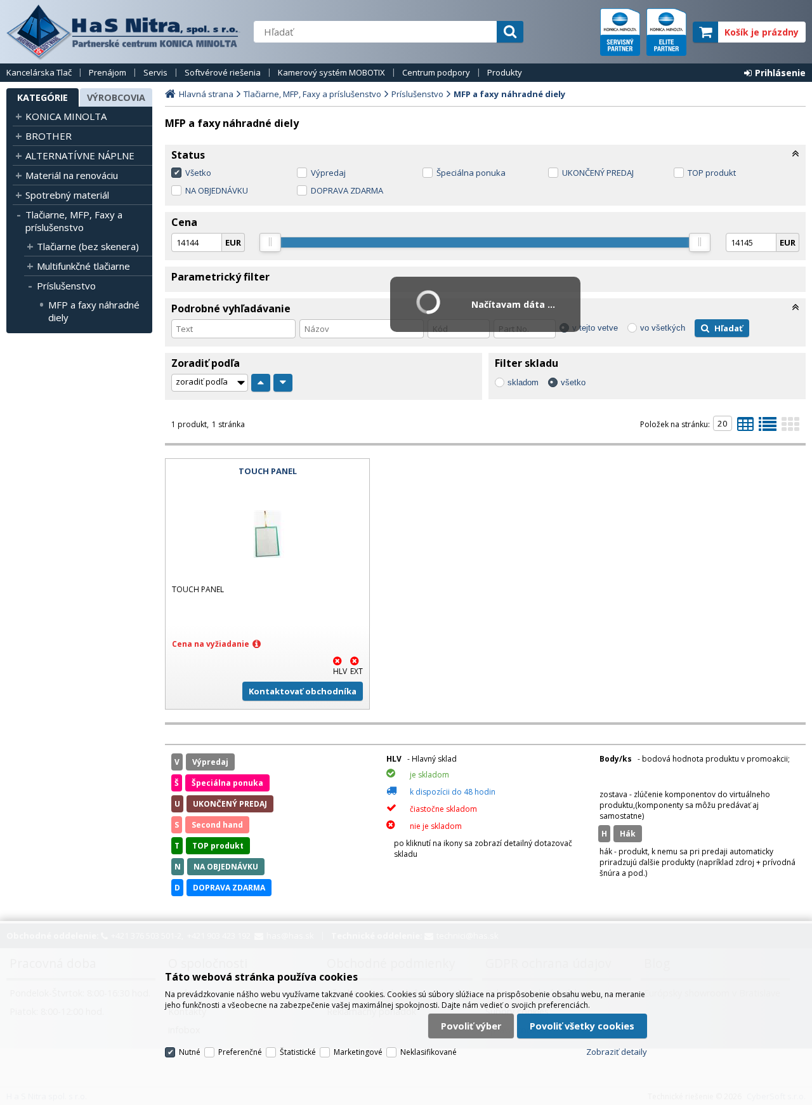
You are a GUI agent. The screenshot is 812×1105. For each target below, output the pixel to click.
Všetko (198, 172)
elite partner (666, 32)
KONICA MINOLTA (66, 116)
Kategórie (42, 97)
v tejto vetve (595, 328)
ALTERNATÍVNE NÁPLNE (79, 155)
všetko (573, 382)
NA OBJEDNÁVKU (216, 190)
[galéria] (790, 427)
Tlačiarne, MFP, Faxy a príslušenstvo (73, 221)
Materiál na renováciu (71, 175)
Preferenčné (240, 1052)
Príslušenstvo (66, 285)
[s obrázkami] (767, 427)
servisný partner (620, 32)
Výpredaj (328, 172)
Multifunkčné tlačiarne (83, 266)
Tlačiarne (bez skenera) (88, 246)
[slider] (270, 242)
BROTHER (48, 135)
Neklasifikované (428, 1052)
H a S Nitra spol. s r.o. (123, 31)
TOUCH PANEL (268, 471)
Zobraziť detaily (616, 1051)
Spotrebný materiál (67, 195)
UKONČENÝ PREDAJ (598, 172)
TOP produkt (712, 172)
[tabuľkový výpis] (745, 427)
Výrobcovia (116, 97)
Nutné (189, 1052)
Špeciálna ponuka (471, 172)
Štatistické (298, 1052)
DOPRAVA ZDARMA (347, 190)
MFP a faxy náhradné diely (94, 311)
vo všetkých (662, 328)
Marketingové (358, 1052)
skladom (523, 382)
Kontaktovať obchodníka (303, 691)
